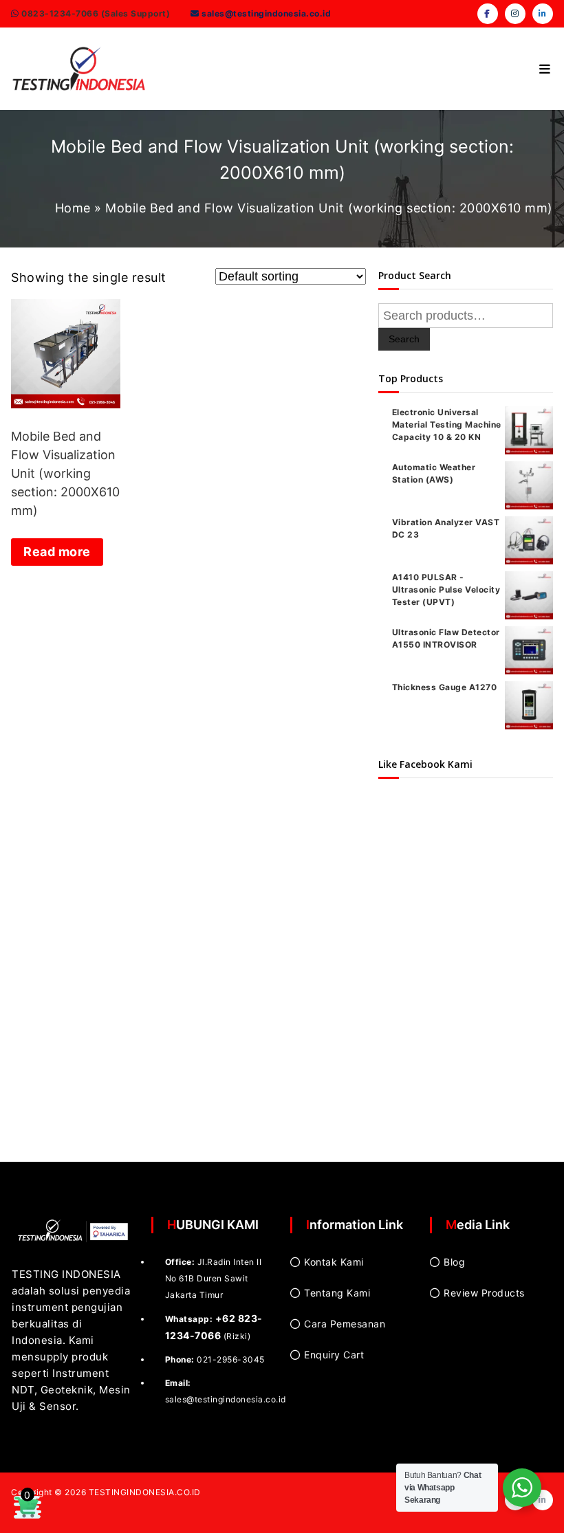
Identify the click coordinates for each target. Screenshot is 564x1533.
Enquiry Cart (334, 1354)
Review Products (484, 1293)
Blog (454, 1262)
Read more (57, 551)
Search (404, 338)
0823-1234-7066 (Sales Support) (95, 13)
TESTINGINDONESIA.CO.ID (145, 1492)
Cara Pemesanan (344, 1324)
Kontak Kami (334, 1262)
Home (73, 208)
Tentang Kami (337, 1293)
